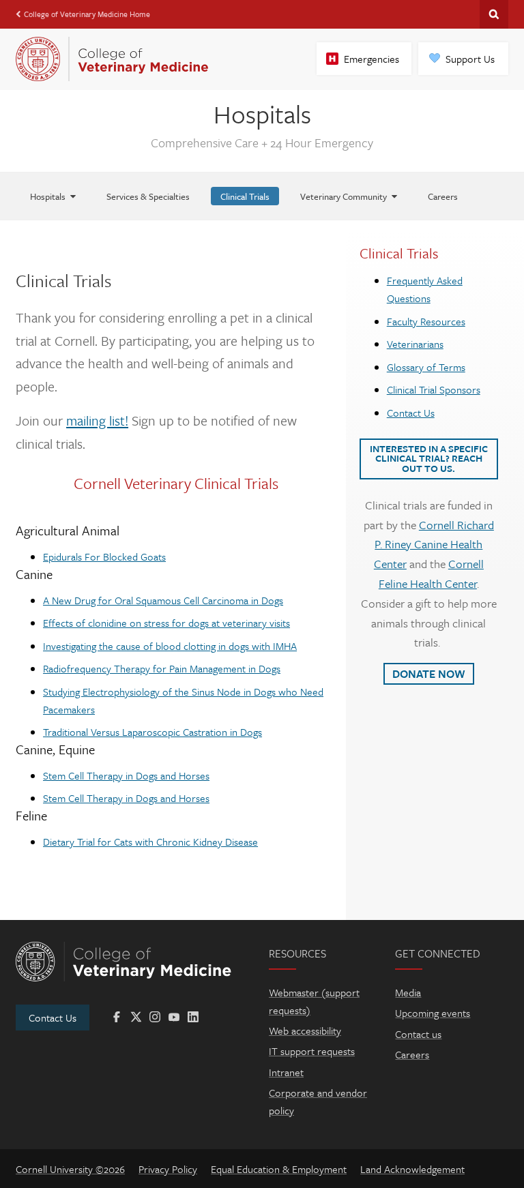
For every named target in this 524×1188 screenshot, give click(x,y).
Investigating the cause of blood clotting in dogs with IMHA (170, 645)
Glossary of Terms (426, 366)
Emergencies (371, 58)
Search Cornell (494, 14)
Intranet (286, 1072)
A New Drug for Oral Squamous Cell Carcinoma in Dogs (163, 600)
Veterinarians (415, 343)
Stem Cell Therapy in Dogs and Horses (126, 775)
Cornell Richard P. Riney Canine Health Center (434, 544)
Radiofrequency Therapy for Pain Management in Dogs (161, 668)
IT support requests (312, 1050)
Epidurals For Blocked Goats (104, 556)
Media (408, 992)
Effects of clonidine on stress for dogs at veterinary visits (166, 622)
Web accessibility (305, 1030)
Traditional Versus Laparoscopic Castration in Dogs (152, 731)
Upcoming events (432, 1012)
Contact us (418, 1033)
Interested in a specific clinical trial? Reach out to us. (429, 458)
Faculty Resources (426, 321)
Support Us (470, 58)
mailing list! (97, 420)
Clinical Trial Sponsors (433, 389)
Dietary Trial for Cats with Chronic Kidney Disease (150, 841)
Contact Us (411, 412)
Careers (412, 1054)
